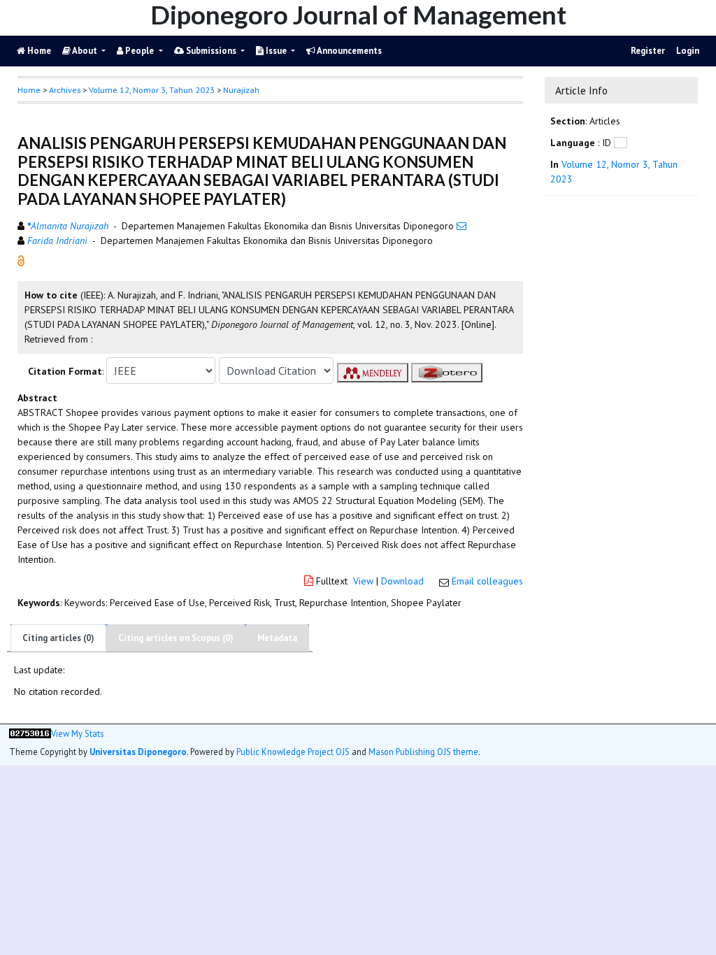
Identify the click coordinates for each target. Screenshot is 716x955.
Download (402, 581)
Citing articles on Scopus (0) (176, 638)
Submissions (211, 51)
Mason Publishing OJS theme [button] (423, 751)
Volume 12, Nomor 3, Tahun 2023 (152, 90)
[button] (20, 260)
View (363, 581)
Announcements (348, 51)
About (85, 51)
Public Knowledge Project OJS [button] (293, 751)
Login (687, 51)
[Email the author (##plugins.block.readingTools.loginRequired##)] (461, 226)
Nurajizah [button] (241, 90)
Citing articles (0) (58, 638)
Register (648, 51)
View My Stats (77, 733)
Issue (276, 51)
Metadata (277, 638)
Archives (64, 90)
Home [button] (29, 90)
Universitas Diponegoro (138, 751)
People (139, 51)
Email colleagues (487, 581)
